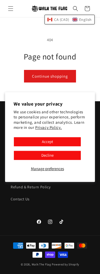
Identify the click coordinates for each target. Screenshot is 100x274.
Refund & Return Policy (30, 187)
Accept (47, 141)
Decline (47, 155)
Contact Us (20, 199)
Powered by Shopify (65, 264)
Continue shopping (50, 76)
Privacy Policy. (48, 127)
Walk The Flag (41, 264)
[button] (11, 8)
